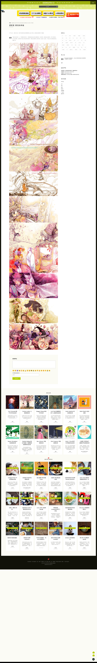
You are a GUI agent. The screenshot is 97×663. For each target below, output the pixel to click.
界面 (57, 2)
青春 (80, 49)
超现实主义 (71, 49)
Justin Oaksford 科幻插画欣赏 (70, 412)
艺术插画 (63, 49)
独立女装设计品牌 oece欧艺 (55, 538)
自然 (78, 47)
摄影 (32, 2)
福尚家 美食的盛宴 (12, 537)
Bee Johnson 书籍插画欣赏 (41, 442)
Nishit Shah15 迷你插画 (84, 412)
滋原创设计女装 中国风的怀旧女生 (27, 508)
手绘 (81, 40)
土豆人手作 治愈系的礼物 (41, 508)
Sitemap (62, 81)
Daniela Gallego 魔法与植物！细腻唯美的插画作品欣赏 (27, 443)
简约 (66, 47)
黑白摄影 (84, 49)
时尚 (83, 42)
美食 (69, 47)
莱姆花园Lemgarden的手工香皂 (55, 509)
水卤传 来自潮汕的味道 (55, 478)
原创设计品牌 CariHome (27, 538)
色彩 (81, 47)
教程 (64, 2)
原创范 (56, 519)
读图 (69, 2)
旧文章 (94, 655)
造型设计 (76, 49)
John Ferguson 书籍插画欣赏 (56, 442)
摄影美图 (67, 42)
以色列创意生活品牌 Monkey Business (70, 478)
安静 (66, 40)
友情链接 (62, 90)
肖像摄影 (74, 47)
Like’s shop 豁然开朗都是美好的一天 (84, 478)
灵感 (37, 2)
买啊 (67, 2)
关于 (72, 2)
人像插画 (74, 35)
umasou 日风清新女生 (70, 538)
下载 (62, 2)
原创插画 (84, 451)
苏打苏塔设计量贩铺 (69, 74)
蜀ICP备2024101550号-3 (48, 564)
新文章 (94, 653)
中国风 (70, 35)
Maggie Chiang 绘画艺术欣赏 (41, 412)
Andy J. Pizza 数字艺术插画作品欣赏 (70, 442)
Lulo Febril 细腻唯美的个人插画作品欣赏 (56, 412)
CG (62, 35)
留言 (62, 85)
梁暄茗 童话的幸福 (16, 25)
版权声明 (62, 93)
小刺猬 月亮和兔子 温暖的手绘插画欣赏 (84, 442)
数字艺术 (71, 42)
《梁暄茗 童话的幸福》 (76, 74)
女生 (62, 40)
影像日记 (70, 40)
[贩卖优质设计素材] (3, 12)
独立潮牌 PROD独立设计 (41, 478)
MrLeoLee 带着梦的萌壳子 (84, 508)
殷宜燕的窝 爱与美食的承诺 (70, 508)
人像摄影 (79, 35)
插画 (30, 2)
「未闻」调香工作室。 (12, 508)
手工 (78, 40)
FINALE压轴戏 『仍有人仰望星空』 (41, 538)
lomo (66, 35)
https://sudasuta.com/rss (68, 73)
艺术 (85, 47)
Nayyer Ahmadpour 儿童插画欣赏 (12, 442)
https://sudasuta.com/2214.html (69, 71)
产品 (39, 2)
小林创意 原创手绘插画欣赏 (27, 478)
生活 (35, 2)
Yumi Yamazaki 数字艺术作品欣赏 (12, 412)
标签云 (62, 88)
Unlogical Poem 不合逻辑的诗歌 (12, 478)
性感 (74, 40)
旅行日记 (80, 42)
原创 (60, 2)
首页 (28, 2)
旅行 (75, 42)
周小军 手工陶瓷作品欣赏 (84, 538)
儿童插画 (84, 35)
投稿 (93, 2)
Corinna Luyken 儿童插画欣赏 (27, 412)
